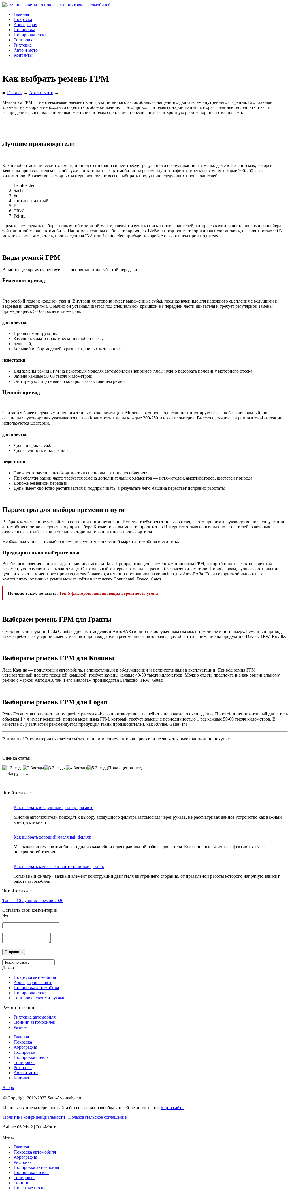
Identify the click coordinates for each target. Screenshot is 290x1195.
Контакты (23, 55)
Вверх (8, 1087)
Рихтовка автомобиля (35, 1017)
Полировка (24, 29)
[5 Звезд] (96, 767)
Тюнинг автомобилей (35, 1022)
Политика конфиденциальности (34, 1117)
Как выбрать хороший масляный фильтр (52, 837)
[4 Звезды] (76, 767)
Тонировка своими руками (39, 997)
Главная (21, 14)
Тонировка (24, 39)
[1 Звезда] (12, 767)
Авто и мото (26, 50)
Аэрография (25, 24)
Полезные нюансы (32, 1187)
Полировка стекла (31, 34)
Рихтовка (23, 45)
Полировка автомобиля (36, 987)
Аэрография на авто (33, 982)
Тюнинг (21, 1182)
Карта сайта (172, 1107)
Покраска (23, 19)
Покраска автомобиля (35, 977)
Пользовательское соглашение (97, 1117)
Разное (20, 1027)
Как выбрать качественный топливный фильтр (59, 866)
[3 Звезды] (55, 767)
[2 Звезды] (33, 767)
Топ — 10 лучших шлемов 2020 (32, 900)
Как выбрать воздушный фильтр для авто (53, 807)
